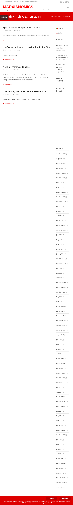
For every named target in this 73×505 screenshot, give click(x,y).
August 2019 (60, 335)
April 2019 (59, 354)
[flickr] (66, 2)
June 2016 (59, 444)
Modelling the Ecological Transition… (60, 67)
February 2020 (60, 311)
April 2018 (59, 392)
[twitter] (63, 2)
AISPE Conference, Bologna (16, 66)
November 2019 (61, 321)
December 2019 (61, 316)
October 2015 (60, 482)
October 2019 (60, 325)
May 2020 (59, 297)
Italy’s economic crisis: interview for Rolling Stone (27, 47)
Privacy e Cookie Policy (46, 503)
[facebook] (61, 2)
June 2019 (59, 344)
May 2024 (59, 187)
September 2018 (61, 382)
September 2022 (61, 230)
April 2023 (59, 216)
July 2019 (59, 340)
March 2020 (60, 306)
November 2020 (61, 287)
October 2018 (60, 378)
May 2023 (59, 211)
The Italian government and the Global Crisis (25, 91)
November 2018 (61, 373)
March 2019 (60, 359)
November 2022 (61, 225)
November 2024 (61, 173)
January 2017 (60, 425)
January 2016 (60, 468)
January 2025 (60, 168)
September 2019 (61, 330)
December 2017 (61, 401)
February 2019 (60, 363)
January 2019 (60, 368)
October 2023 (60, 197)
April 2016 (59, 454)
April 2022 (59, 244)
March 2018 (60, 397)
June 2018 (59, 387)
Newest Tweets (59, 79)
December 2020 (61, 282)
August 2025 (60, 159)
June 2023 (59, 206)
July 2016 (59, 440)
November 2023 (61, 192)
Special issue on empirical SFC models (21, 27)
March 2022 (60, 249)
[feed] (68, 2)
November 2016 (61, 430)
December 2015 (61, 473)
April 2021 (59, 278)
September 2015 (61, 487)
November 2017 (61, 406)
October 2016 (60, 435)
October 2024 (60, 178)
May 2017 (59, 416)
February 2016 (60, 463)
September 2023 (61, 201)
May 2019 (59, 349)
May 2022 (59, 240)
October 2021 (60, 259)
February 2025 (60, 163)
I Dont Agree (65, 498)
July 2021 (59, 268)
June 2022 (59, 235)
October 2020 (60, 292)
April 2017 (59, 421)
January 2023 (60, 221)
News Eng (17, 30)
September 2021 (61, 263)
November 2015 (61, 478)
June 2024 (59, 182)
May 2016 (59, 449)
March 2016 (60, 459)
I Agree (52, 498)
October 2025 (60, 154)
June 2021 (59, 273)
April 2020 (59, 301)
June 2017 (59, 411)
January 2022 (60, 254)
